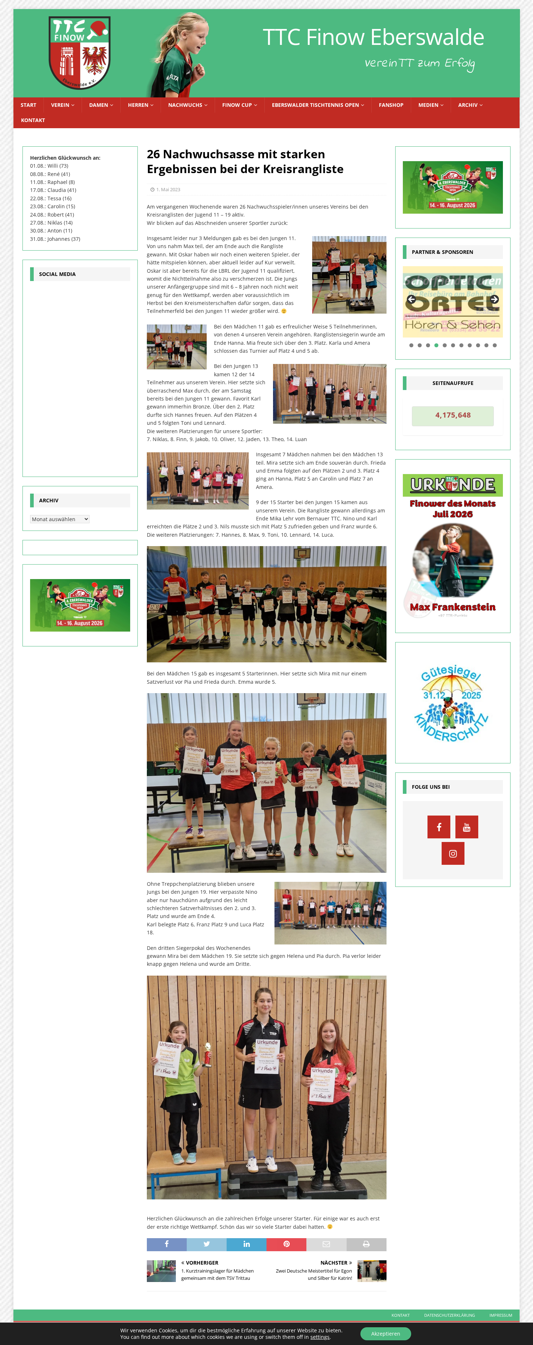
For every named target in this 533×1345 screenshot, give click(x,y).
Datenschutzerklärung (449, 1315)
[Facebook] (438, 827)
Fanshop (391, 104)
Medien (428, 104)
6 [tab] (453, 345)
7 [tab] (461, 345)
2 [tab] (420, 345)
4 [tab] (436, 345)
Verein (60, 104)
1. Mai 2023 (168, 189)
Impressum (500, 1315)
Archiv (468, 104)
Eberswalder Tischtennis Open (315, 104)
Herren (138, 104)
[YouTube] (466, 827)
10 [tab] (486, 345)
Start (28, 104)
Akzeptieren (385, 1333)
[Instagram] (453, 853)
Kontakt (33, 120)
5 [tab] (445, 345)
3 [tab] (428, 345)
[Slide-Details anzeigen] (453, 302)
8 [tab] (470, 345)
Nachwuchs (185, 104)
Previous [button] (411, 299)
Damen (98, 104)
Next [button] (493, 299)
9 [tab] (478, 345)
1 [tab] (411, 345)
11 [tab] (495, 345)
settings (320, 1337)
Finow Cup (237, 104)
